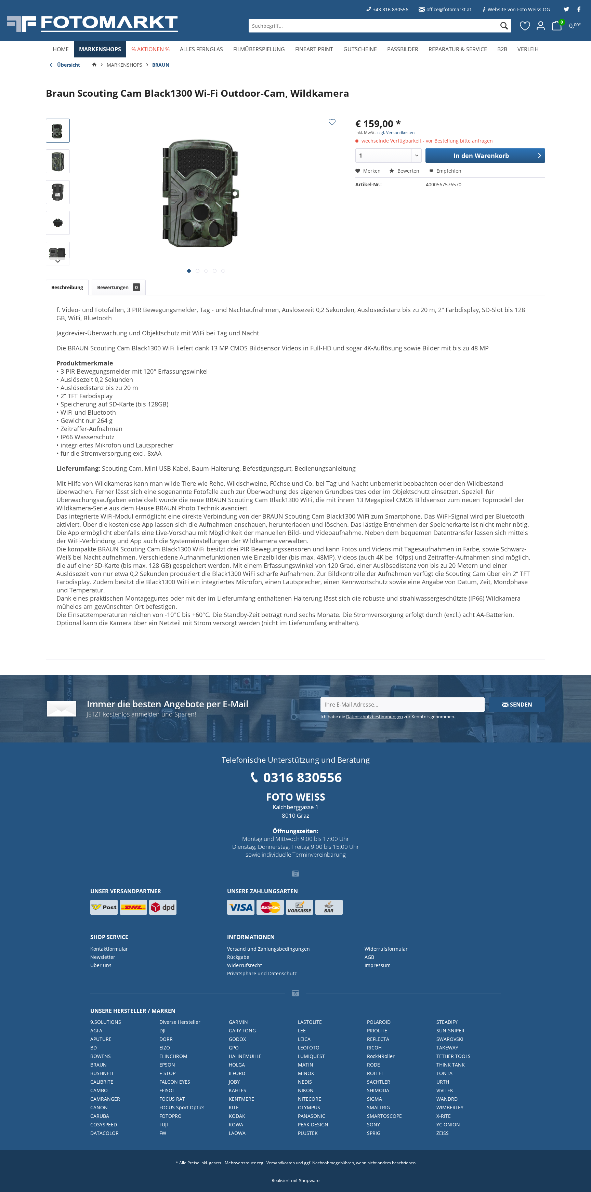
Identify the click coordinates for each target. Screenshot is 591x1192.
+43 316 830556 (390, 9)
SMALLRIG (378, 1107)
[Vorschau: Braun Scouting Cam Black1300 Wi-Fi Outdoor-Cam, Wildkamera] (58, 131)
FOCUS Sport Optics (182, 1107)
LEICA (304, 1039)
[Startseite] (94, 64)
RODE (373, 1064)
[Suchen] (504, 25)
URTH (442, 1082)
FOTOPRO (170, 1116)
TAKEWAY (447, 1047)
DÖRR (166, 1039)
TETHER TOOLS (453, 1056)
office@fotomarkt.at (448, 9)
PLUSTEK (308, 1133)
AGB (369, 957)
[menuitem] (380, 25)
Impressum (378, 965)
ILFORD (237, 1073)
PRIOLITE (377, 1030)
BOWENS (100, 1056)
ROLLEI (375, 1073)
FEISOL (167, 1090)
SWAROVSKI (449, 1039)
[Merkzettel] (525, 25)
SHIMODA (378, 1090)
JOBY (234, 1082)
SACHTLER (378, 1082)
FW (162, 1133)
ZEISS (442, 1133)
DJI (162, 1030)
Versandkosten (280, 1163)
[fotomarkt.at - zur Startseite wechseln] (108, 24)
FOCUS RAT (172, 1099)
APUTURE (100, 1039)
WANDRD (447, 1099)
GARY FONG (242, 1030)
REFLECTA (378, 1039)
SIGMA (374, 1099)
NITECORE (309, 1099)
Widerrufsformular (386, 949)
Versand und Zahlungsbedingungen (268, 949)
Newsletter (102, 957)
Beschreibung (67, 287)
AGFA (96, 1030)
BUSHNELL (102, 1073)
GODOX (237, 1039)
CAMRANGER (105, 1099)
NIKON (306, 1090)
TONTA (444, 1073)
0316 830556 (302, 777)
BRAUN (98, 1064)
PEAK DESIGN (313, 1124)
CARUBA (99, 1116)
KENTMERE (241, 1099)
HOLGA (237, 1064)
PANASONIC (311, 1116)
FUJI (163, 1124)
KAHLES (237, 1090)
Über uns (100, 965)
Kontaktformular (109, 949)
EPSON (167, 1064)
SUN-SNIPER (450, 1030)
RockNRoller (381, 1056)
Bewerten (408, 171)
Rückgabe (238, 957)
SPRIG (373, 1133)
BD (93, 1047)
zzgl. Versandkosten (396, 132)
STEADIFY (447, 1022)
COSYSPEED (103, 1124)
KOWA (236, 1124)
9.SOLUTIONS (105, 1022)
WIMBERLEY (449, 1107)
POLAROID (379, 1022)
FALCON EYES (174, 1082)
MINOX (306, 1073)
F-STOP (167, 1073)
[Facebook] (579, 9)
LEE (302, 1030)
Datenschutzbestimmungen (374, 716)
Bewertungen (117, 287)
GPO (234, 1047)
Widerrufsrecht (244, 965)
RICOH (374, 1047)
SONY (373, 1124)
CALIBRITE (101, 1082)
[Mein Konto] (540, 25)
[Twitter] (566, 9)
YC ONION (448, 1124)
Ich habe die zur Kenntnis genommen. (387, 716)
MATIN (305, 1064)
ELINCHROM (173, 1056)
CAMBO (99, 1090)
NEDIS (305, 1082)
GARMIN (238, 1022)
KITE (234, 1107)
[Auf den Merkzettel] (332, 122)
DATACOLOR (104, 1133)
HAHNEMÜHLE (245, 1056)
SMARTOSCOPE (384, 1116)
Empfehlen (448, 171)
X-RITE (443, 1116)
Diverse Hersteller (179, 1022)
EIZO (164, 1047)
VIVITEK (444, 1090)
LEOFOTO (308, 1047)
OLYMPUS (309, 1107)
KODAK (237, 1116)
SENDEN (520, 704)
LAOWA (237, 1133)
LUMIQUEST (311, 1056)
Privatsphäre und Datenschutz (262, 973)
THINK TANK (450, 1064)
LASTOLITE (310, 1022)
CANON (99, 1107)
